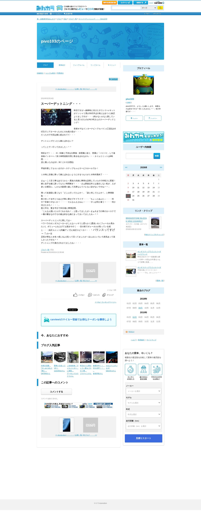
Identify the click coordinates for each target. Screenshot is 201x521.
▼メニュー (112, 65)
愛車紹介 (62, 65)
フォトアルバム (79, 65)
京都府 (129, 102)
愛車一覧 (160, 281)
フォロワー (153, 118)
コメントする (56, 391)
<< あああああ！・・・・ (64, 89)
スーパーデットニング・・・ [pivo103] (93, 19)
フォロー (134, 118)
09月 (141, 308)
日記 (65, 19)
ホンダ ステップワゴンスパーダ (149, 267)
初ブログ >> (90, 89)
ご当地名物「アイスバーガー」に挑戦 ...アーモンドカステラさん (72, 371)
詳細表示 (40, 73)
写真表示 (60, 73)
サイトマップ (151, 340)
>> (161, 167)
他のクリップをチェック (154, 235)
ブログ (59, 19)
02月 (135, 317)
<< (126, 167)
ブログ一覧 (73, 19)
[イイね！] (113, 79)
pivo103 (130, 99)
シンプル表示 (50, 73)
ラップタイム (95, 65)
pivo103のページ (57, 41)
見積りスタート (143, 438)
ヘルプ (151, 2)
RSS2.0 (131, 332)
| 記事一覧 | (79, 89)
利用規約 (141, 340)
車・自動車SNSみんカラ (46, 19)
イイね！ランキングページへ (105, 302)
